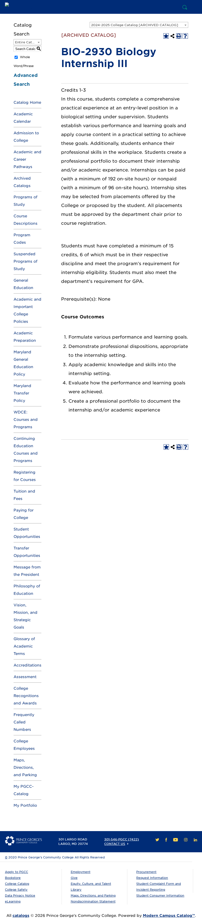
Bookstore (13, 878)
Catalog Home (27, 102)
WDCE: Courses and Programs (26, 419)
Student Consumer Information (160, 895)
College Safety (16, 889)
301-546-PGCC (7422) (121, 839)
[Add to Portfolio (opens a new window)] (166, 36)
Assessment (25, 677)
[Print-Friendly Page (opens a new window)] (179, 36)
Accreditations (27, 665)
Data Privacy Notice (20, 895)
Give (74, 878)
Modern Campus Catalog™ (169, 915)
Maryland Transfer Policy (22, 393)
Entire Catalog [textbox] (27, 42)
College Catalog (17, 884)
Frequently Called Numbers (24, 722)
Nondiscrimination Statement (93, 901)
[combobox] (139, 25)
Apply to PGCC (16, 872)
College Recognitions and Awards (26, 695)
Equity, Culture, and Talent (91, 884)
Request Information (152, 878)
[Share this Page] (172, 36)
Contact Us (114, 844)
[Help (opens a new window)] (185, 36)
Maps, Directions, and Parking (25, 767)
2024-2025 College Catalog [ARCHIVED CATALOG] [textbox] (134, 25)
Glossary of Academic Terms (24, 646)
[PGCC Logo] (23, 6)
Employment (80, 872)
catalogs (21, 915)
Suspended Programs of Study (25, 261)
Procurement (146, 872)
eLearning (12, 901)
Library (76, 889)
